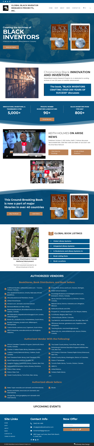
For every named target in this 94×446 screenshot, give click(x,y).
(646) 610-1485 (38, 423)
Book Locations (59, 261)
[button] (11, 47)
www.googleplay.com (23, 395)
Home (6, 423)
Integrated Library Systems (63, 246)
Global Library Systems (62, 241)
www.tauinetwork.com (68, 320)
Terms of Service (9, 436)
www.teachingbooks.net (70, 328)
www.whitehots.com (68, 331)
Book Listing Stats (60, 256)
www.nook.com (25, 391)
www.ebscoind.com (25, 330)
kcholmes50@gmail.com (41, 431)
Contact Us (8, 434)
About (6, 428)
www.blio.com (20, 388)
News (6, 431)
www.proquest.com (66, 312)
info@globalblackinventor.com (43, 427)
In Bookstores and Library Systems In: (68, 251)
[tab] (69, 241)
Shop (6, 425)
